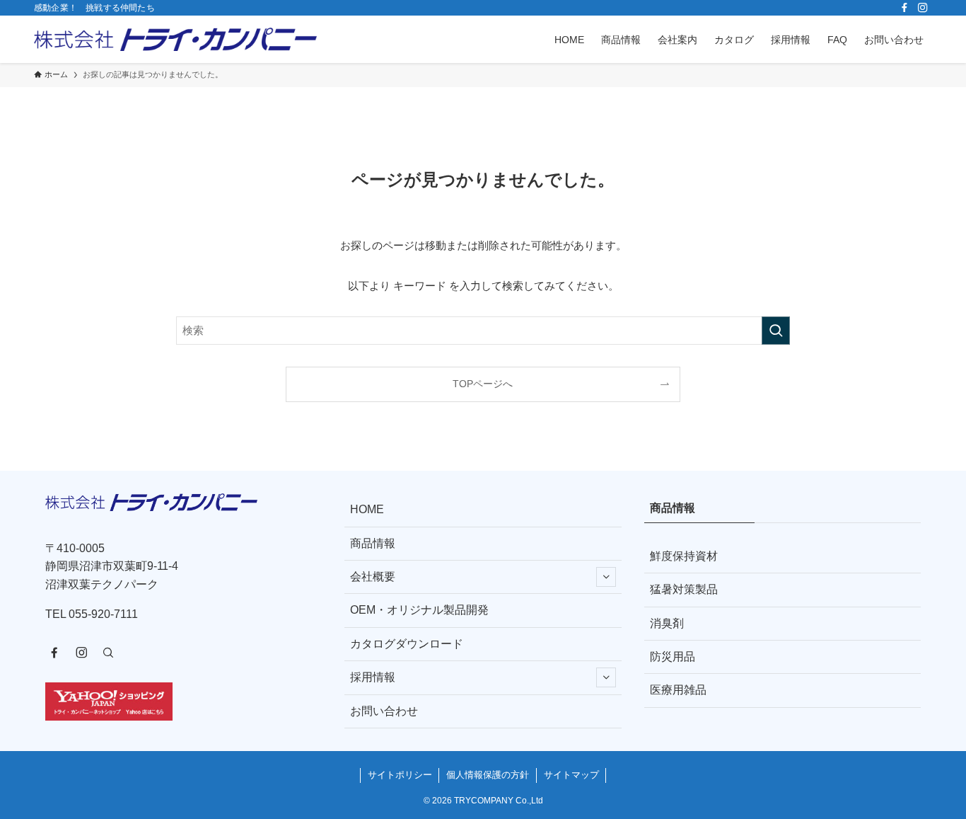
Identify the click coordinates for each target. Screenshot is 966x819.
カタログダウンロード (406, 644)
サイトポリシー (400, 774)
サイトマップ (571, 774)
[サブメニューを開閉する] (606, 577)
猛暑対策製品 (684, 589)
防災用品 (672, 657)
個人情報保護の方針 (487, 774)
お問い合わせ (384, 711)
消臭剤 (667, 623)
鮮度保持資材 (684, 556)
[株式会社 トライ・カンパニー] (175, 39)
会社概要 (372, 577)
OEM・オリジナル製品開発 (419, 610)
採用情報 (372, 677)
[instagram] (923, 8)
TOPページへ (483, 384)
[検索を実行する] (776, 330)
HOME (367, 509)
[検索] (108, 653)
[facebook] (904, 8)
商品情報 (372, 543)
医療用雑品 (678, 690)
